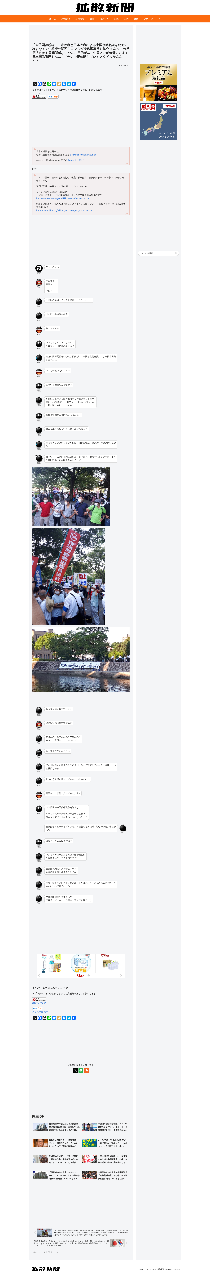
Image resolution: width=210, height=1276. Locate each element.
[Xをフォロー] (75, 1070)
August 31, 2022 (76, 160)
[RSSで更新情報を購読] (86, 1070)
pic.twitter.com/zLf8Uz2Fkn (83, 155)
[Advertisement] (81, 35)
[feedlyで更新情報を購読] (81, 1070)
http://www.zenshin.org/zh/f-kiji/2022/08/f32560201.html (63, 198)
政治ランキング (39, 1003)
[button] (176, 253)
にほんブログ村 (40, 1012)
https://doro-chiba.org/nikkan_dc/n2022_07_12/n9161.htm (64, 210)
